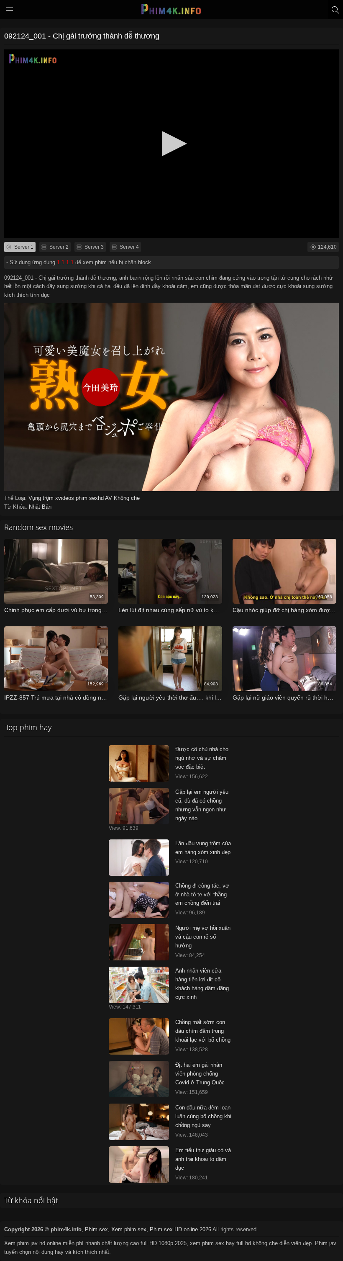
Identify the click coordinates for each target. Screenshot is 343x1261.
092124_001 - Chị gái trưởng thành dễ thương (81, 36)
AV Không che (122, 498)
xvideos (65, 498)
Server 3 (93, 247)
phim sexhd (90, 498)
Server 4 (128, 247)
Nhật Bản (40, 507)
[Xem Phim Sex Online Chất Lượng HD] (171, 11)
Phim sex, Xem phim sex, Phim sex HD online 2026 (148, 1229)
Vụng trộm (41, 498)
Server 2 (58, 247)
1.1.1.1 (65, 262)
